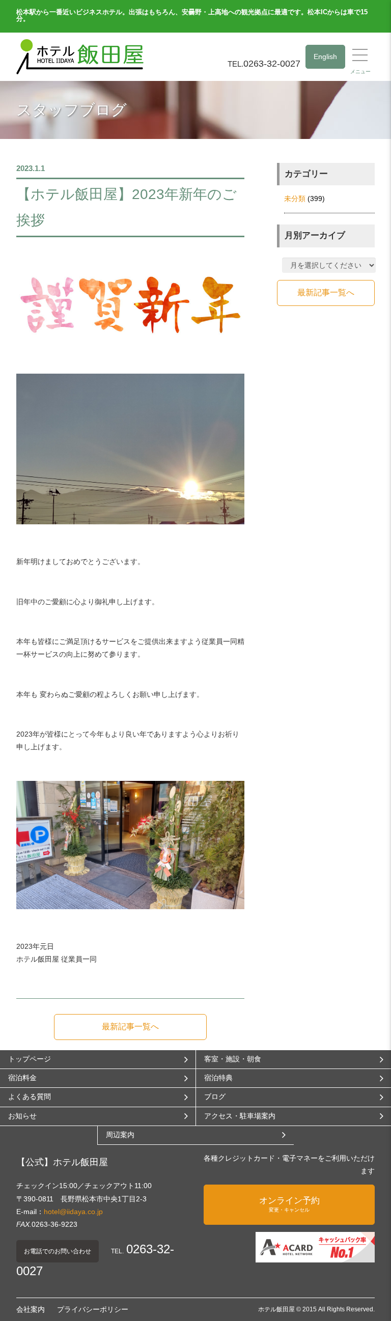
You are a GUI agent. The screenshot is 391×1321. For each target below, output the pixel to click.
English (325, 56)
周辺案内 (120, 1135)
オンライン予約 (289, 1204)
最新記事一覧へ (130, 1026)
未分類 (294, 198)
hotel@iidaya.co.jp (73, 1211)
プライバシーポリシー (92, 1309)
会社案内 (30, 1309)
